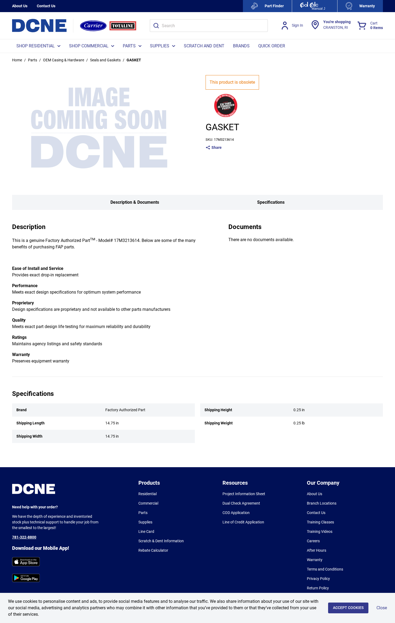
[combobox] (209, 25)
